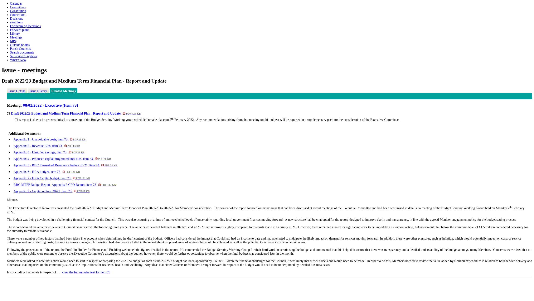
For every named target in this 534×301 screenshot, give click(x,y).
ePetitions (16, 22)
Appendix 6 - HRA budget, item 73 (47, 171)
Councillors (17, 15)
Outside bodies (20, 45)
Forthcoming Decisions (25, 26)
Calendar (16, 3)
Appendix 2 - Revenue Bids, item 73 (47, 146)
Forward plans (19, 30)
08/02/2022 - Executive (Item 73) (50, 105)
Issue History (38, 91)
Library (15, 33)
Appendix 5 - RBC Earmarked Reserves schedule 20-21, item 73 (65, 165)
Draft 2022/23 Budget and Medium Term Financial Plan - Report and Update (76, 113)
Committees (18, 7)
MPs (13, 41)
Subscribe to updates (23, 56)
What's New (18, 60)
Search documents (22, 52)
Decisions (16, 18)
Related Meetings (63, 91)
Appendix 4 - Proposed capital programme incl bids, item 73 (62, 159)
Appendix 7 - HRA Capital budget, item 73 (52, 178)
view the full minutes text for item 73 (86, 272)
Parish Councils (20, 48)
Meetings (16, 37)
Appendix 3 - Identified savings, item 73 (49, 152)
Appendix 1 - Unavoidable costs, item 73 (50, 139)
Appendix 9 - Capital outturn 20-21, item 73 (51, 191)
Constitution (18, 11)
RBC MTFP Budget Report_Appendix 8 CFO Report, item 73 (65, 184)
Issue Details (17, 91)
